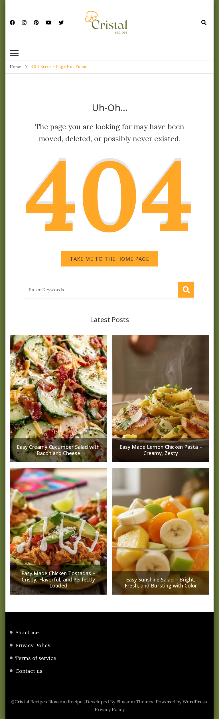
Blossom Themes (134, 701)
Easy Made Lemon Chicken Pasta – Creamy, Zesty (160, 450)
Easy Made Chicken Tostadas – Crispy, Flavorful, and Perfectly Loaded (58, 579)
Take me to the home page (109, 258)
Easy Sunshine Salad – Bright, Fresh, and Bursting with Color (161, 583)
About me (27, 632)
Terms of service (35, 658)
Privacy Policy (32, 645)
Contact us (28, 671)
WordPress (194, 701)
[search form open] (203, 22)
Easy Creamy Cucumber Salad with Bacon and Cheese (58, 450)
